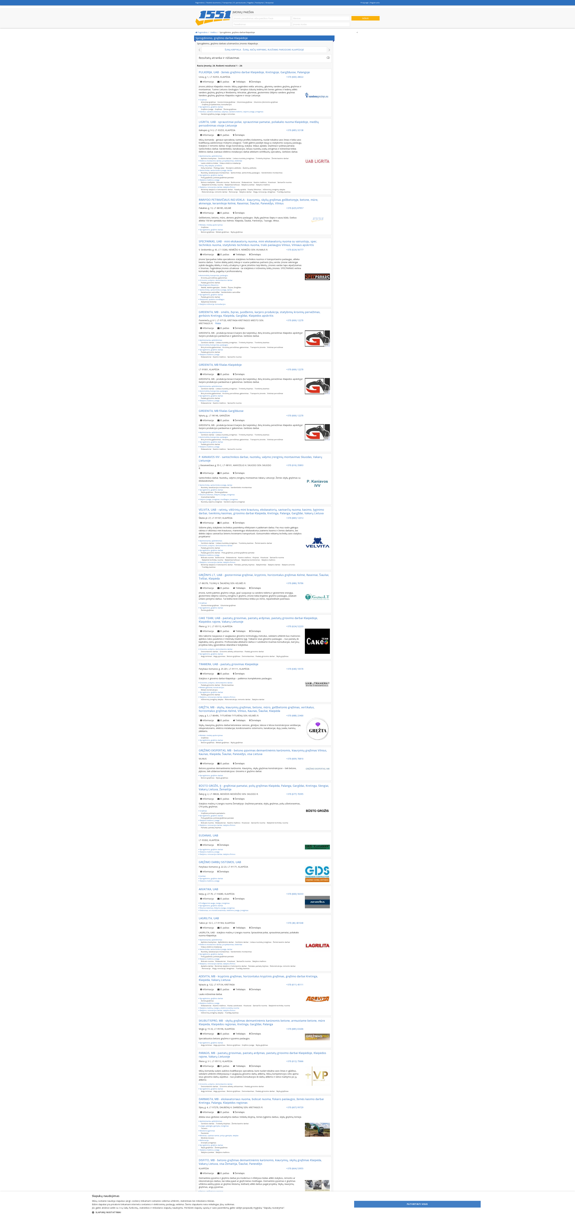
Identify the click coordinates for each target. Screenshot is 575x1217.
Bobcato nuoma (223, 182)
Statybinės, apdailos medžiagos (211, 299)
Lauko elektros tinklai (209, 163)
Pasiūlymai (259, 2)
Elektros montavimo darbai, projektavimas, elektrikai (220, 161)
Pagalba (250, 2)
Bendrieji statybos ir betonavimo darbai (217, 189)
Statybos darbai (245, 192)
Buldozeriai (235, 182)
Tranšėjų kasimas (283, 192)
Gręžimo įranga (207, 109)
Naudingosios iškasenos (208, 285)
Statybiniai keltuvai (232, 185)
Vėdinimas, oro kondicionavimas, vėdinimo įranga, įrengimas (223, 910)
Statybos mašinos (263, 185)
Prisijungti (365, 2)
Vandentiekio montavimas (271, 173)
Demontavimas (248, 656)
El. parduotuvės (239, 2)
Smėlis (223, 287)
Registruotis (375, 2)
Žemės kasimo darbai (280, 158)
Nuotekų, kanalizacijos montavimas (215, 173)
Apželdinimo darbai (226, 942)
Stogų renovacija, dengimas (264, 192)
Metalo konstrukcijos (209, 690)
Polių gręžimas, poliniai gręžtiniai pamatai (217, 177)
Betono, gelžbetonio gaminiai (211, 1191)
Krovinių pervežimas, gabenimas (214, 278)
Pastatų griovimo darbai (210, 282)
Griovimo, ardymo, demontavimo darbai (215, 280)
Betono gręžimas (207, 232)
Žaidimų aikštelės (249, 168)
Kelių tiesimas (206, 168)
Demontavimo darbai (209, 651)
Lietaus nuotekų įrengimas (243, 158)
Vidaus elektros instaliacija (230, 163)
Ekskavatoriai (247, 182)
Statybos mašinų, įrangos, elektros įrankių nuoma (219, 1008)
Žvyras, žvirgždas (234, 287)
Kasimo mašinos (260, 182)
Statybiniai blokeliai (208, 302)
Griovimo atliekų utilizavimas (231, 651)
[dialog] (287, 1204)
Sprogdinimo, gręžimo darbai (211, 107)
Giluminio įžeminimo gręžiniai (266, 102)
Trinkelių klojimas (263, 158)
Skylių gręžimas (237, 232)
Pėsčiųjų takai (219, 168)
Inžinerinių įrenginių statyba (274, 189)
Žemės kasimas (228, 685)
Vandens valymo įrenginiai (234, 502)
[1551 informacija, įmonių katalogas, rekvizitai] (213, 18)
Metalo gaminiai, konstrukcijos (211, 687)
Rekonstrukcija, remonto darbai (214, 192)
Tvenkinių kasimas (262, 342)
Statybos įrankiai (247, 185)
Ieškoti (365, 18)
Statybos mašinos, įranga (209, 180)
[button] (188, 1212)
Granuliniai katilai (208, 497)
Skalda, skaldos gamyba (210, 287)
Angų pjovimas (219, 656)
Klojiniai (256, 557)
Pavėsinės (205, 1133)
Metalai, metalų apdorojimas (211, 225)
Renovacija (233, 192)
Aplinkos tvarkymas (208, 158)
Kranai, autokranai (234, 1005)
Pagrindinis (199, 2)
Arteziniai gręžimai (208, 102)
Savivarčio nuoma (284, 182)
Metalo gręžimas (222, 232)
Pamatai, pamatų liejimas (244, 565)
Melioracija (204, 1140)
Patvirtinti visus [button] (417, 1204)
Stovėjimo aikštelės (233, 168)
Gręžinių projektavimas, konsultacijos (217, 104)
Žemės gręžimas (230, 109)
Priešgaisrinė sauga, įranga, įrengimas (214, 903)
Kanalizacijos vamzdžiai (210, 292)
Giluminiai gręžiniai (244, 102)
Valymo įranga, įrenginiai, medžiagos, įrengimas (218, 499)
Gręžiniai (203, 100)
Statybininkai (261, 565)
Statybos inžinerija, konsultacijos (212, 304)
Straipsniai (269, 2)
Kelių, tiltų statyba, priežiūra (210, 165)
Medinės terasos (207, 1138)
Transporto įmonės (257, 347)
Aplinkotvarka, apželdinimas (210, 156)
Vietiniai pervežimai (275, 347)
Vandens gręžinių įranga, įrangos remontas (218, 114)
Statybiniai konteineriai (250, 560)
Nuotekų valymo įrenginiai (211, 502)
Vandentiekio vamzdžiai (230, 292)
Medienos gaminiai (207, 1131)
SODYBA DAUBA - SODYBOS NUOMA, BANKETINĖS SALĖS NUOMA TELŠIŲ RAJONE (210, 49)
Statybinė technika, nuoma (212, 185)
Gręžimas (204, 227)
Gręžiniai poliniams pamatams (213, 813)
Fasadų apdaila (240, 189)
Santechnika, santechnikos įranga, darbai (215, 170)
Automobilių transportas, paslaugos (213, 275)
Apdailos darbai (207, 966)
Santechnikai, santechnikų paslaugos (245, 173)
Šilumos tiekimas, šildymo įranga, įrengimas (217, 494)
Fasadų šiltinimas (254, 189)
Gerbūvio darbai (224, 158)
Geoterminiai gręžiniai (226, 102)
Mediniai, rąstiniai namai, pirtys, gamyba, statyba (218, 1135)
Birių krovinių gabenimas (211, 347)
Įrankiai (202, 876)
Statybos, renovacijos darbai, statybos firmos (217, 187)
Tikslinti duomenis (213, 2)
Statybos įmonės (288, 565)
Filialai (218, 323)
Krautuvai (272, 182)
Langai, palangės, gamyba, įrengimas (214, 1126)
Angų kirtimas (206, 656)
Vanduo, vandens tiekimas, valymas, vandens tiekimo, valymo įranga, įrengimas (231, 111)
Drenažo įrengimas (208, 1143)
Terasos (204, 1128)
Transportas (227, 2)
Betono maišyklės (208, 182)
